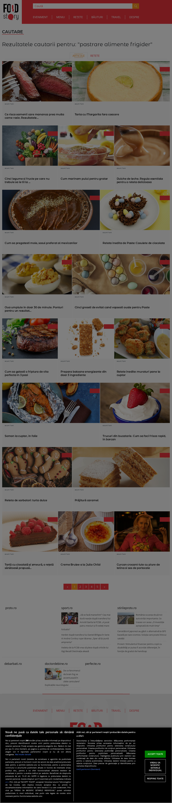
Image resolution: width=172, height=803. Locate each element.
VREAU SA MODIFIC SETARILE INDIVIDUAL (155, 766)
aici (7, 781)
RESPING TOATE (155, 778)
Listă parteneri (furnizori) (88, 769)
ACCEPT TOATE (155, 753)
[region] (86, 765)
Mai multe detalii (23, 754)
